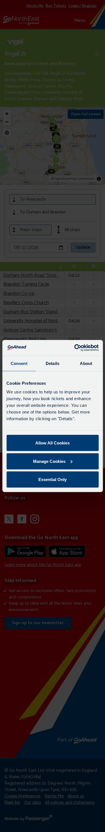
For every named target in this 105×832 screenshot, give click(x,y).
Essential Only (52, 479)
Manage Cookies (49, 461)
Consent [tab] (19, 363)
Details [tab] (52, 363)
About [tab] (86, 363)
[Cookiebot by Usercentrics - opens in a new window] (75, 348)
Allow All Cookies (52, 443)
